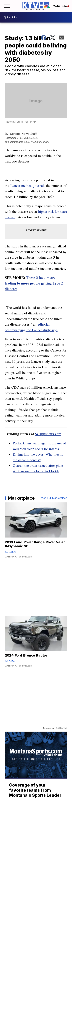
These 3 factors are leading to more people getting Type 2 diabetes (34, 283)
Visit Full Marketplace (54, 498)
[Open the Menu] (6, 6)
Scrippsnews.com (48, 433)
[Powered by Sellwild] (61, 728)
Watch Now (60, 6)
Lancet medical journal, (27, 185)
